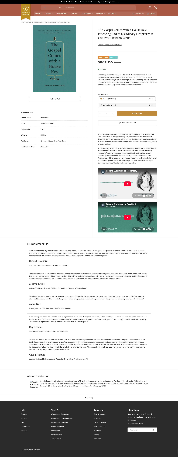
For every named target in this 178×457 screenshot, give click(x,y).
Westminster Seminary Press (61, 418)
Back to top (89, 398)
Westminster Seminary (59, 422)
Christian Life (61, 14)
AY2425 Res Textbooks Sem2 (34, 22)
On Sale (111, 14)
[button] (155, 7)
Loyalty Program (100, 422)
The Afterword (99, 414)
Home (22, 22)
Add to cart (137, 113)
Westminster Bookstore (60, 414)
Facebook (97, 430)
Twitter (96, 435)
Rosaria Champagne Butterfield (110, 45)
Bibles (37, 14)
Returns (24, 418)
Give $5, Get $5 (99, 426)
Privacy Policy (56, 439)
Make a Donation (57, 426)
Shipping (24, 414)
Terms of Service (57, 435)
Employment (55, 430)
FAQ (22, 422)
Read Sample (55, 99)
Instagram (97, 439)
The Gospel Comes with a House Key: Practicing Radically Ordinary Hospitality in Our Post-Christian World (57, 22)
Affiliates (97, 418)
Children (48, 14)
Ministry (74, 14)
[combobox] (88, 7)
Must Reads (86, 14)
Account (24, 430)
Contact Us (25, 426)
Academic (99, 14)
